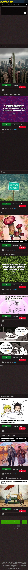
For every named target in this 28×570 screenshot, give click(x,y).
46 (18, 526)
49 (9, 526)
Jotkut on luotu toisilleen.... (10, 435)
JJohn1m (15, 289)
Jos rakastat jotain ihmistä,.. (11, 94)
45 (21, 526)
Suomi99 (15, 321)
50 (6, 526)
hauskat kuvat (11, 4)
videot (17, 4)
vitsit (2, 4)
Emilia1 (15, 129)
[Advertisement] (14, 30)
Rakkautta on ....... (7, 396)
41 (17, 529)
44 (25, 526)
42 (14, 529)
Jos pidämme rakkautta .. (10, 254)
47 (15, 526)
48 (12, 526)
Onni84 (15, 513)
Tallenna (23, 87)
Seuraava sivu (10, 522)
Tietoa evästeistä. (6, 11)
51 (3, 526)
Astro (15, 90)
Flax (14, 250)
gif (5, 4)
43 (10, 529)
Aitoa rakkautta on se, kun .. (11, 478)
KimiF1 (15, 208)
